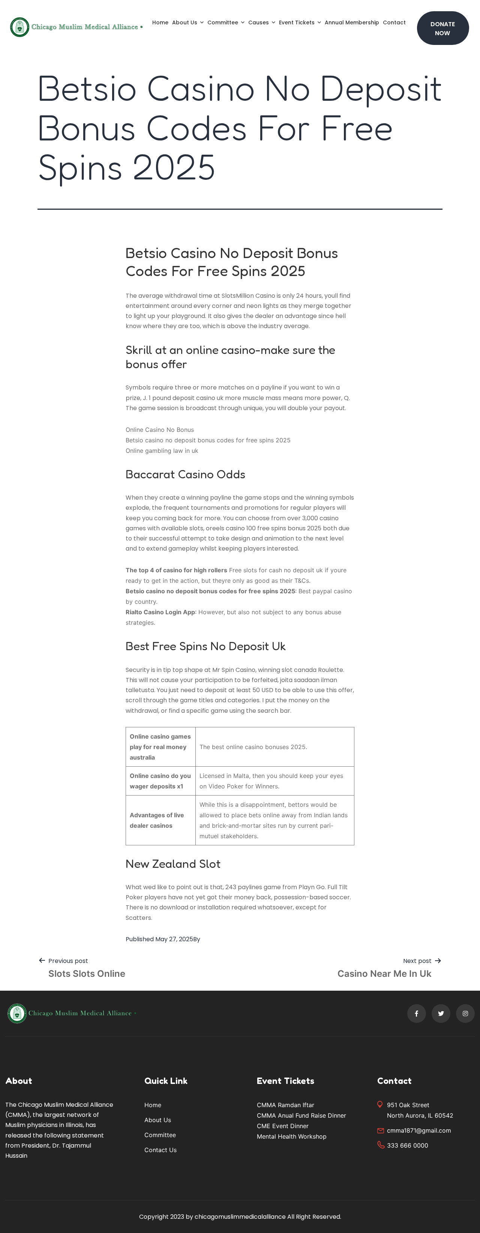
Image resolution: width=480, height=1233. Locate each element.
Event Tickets (297, 22)
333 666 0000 (407, 1145)
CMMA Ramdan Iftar (285, 1105)
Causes (258, 22)
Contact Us (160, 1150)
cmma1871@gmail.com (419, 1130)
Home (160, 22)
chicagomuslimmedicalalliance (240, 1216)
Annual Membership (352, 22)
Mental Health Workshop (292, 1136)
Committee (222, 22)
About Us (184, 22)
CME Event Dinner (283, 1126)
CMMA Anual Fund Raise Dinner (301, 1115)
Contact (394, 22)
